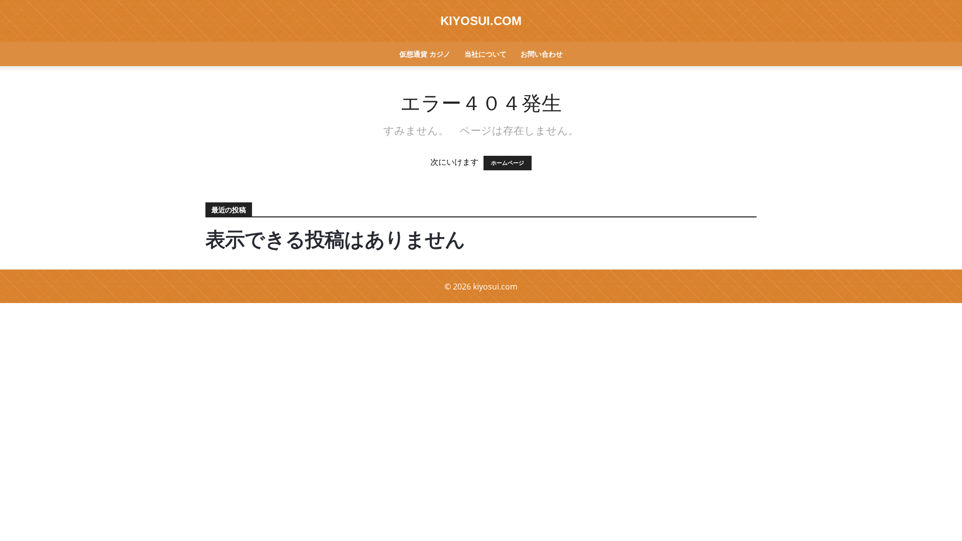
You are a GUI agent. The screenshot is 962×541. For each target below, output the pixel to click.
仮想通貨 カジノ (424, 54)
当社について (485, 54)
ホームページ (507, 163)
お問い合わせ (542, 54)
